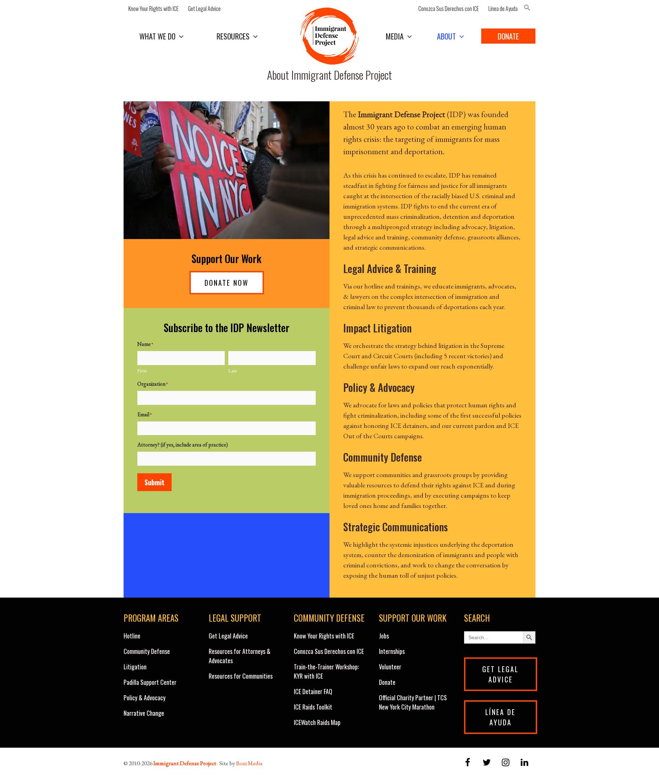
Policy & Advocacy (144, 697)
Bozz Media (249, 763)
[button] (528, 8)
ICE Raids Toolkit (313, 706)
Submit (154, 482)
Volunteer (390, 666)
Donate (508, 36)
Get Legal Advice (204, 8)
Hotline (132, 635)
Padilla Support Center (150, 682)
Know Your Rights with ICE (153, 8)
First (142, 370)
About (446, 36)
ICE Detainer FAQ (313, 691)
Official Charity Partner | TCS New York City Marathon (413, 702)
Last (232, 370)
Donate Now (227, 283)
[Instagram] (506, 763)
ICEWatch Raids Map (317, 722)
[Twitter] (486, 763)
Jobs (384, 635)
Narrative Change (144, 713)
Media (395, 36)
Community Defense (147, 651)
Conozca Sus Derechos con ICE (448, 8)
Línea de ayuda (500, 717)
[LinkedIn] (525, 763)
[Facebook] (468, 763)
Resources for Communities (241, 675)
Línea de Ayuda (503, 8)
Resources (233, 36)
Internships (392, 651)
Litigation (135, 666)
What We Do (157, 36)
